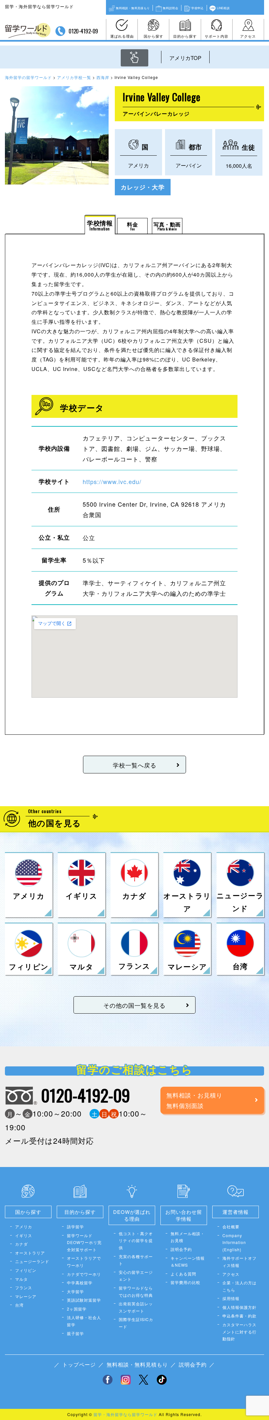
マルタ (21, 1279)
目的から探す (185, 36)
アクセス (248, 36)
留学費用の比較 (185, 1282)
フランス (23, 1287)
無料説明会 (170, 8)
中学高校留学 (80, 1282)
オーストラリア (30, 1252)
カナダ (21, 1244)
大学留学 (75, 1291)
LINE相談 (223, 8)
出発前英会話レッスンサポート (136, 1307)
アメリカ (23, 1226)
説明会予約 (181, 1249)
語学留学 (75, 1226)
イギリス (23, 1235)
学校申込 (197, 8)
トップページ (79, 1364)
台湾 (19, 1305)
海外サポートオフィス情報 (239, 1261)
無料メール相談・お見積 (188, 1237)
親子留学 (75, 1333)
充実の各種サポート (136, 1260)
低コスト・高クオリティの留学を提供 (136, 1240)
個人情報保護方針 (239, 1307)
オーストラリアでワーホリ (84, 1261)
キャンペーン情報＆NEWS (188, 1261)
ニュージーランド (32, 1261)
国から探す (153, 36)
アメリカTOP (185, 58)
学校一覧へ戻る (134, 765)
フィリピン (25, 1270)
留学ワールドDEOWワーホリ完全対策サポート (84, 1242)
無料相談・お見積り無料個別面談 (194, 1100)
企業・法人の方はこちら (239, 1286)
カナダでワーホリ (84, 1274)
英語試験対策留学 (84, 1300)
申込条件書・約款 (239, 1315)
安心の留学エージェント (136, 1275)
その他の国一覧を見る (134, 1005)
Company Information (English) (234, 1242)
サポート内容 (216, 36)
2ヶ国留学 (77, 1309)
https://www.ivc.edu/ (112, 481)
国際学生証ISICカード (136, 1322)
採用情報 (230, 1298)
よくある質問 (183, 1273)
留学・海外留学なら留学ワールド (125, 1414)
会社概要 (230, 1226)
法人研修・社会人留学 (84, 1320)
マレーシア (25, 1296)
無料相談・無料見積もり (133, 8)
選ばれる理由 (122, 36)
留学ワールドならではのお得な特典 (136, 1291)
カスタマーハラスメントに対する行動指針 (239, 1331)
